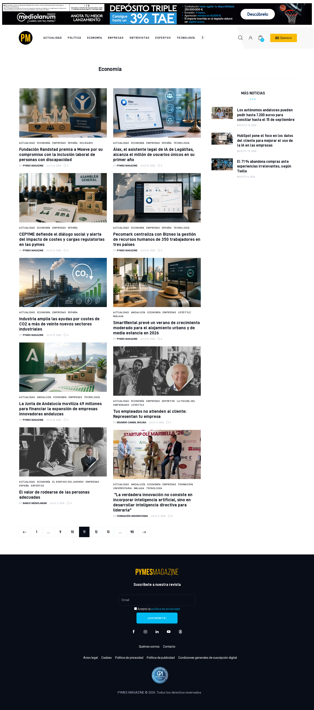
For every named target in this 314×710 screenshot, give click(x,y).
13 (110, 530)
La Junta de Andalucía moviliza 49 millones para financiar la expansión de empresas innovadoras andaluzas (60, 408)
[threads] (180, 632)
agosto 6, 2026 (246, 176)
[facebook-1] (133, 632)
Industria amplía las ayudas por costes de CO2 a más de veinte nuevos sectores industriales (59, 323)
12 (98, 530)
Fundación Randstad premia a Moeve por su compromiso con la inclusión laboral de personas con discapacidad (61, 154)
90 (133, 530)
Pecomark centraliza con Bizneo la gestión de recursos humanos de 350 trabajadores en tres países (156, 239)
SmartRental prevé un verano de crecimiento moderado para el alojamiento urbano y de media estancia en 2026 (156, 327)
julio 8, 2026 (53, 165)
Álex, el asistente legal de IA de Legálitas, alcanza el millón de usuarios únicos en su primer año (154, 154)
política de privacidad (165, 609)
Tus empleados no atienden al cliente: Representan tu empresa (149, 414)
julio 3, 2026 (156, 422)
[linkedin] (157, 632)
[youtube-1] (168, 632)
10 (74, 530)
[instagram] (145, 632)
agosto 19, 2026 (246, 125)
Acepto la (158, 609)
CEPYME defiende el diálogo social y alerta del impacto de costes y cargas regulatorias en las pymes (61, 239)
